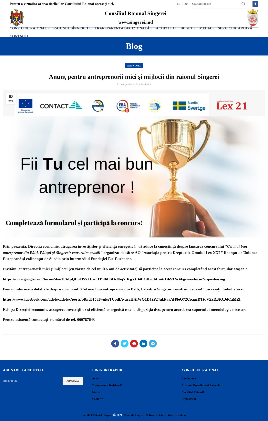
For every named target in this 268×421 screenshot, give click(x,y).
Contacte (97, 398)
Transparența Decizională (107, 385)
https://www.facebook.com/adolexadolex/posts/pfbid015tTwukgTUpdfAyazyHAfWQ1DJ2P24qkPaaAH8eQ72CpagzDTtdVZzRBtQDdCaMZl (121, 299)
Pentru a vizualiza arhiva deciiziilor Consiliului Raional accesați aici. (62, 4)
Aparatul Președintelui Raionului (201, 385)
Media (96, 392)
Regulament (189, 398)
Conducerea (189, 378)
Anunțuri (134, 65)
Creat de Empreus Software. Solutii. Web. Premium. (155, 415)
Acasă (95, 378)
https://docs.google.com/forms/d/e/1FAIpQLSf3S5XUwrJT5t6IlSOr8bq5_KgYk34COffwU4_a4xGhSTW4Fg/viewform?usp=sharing (114, 279)
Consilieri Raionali (193, 392)
